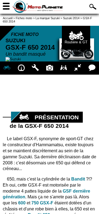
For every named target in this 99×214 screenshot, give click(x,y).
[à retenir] (21, 68)
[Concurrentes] (78, 68)
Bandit (78, 179)
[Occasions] (64, 68)
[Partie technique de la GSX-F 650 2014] (35, 68)
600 (22, 203)
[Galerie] (49, 68)
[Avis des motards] (92, 68)
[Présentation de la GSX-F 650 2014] (7, 68)
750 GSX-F (42, 203)
